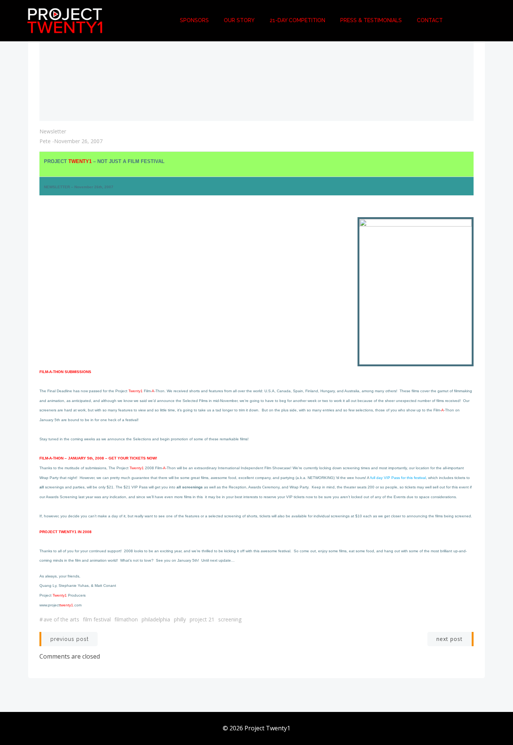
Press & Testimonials (371, 20)
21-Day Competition (297, 20)
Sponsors (194, 20)
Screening (229, 619)
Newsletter (52, 131)
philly (180, 619)
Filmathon (126, 619)
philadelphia (156, 619)
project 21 (202, 619)
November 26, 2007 (78, 141)
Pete (45, 141)
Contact (430, 20)
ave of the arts (61, 619)
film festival (97, 619)
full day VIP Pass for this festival (398, 478)
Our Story (239, 20)
